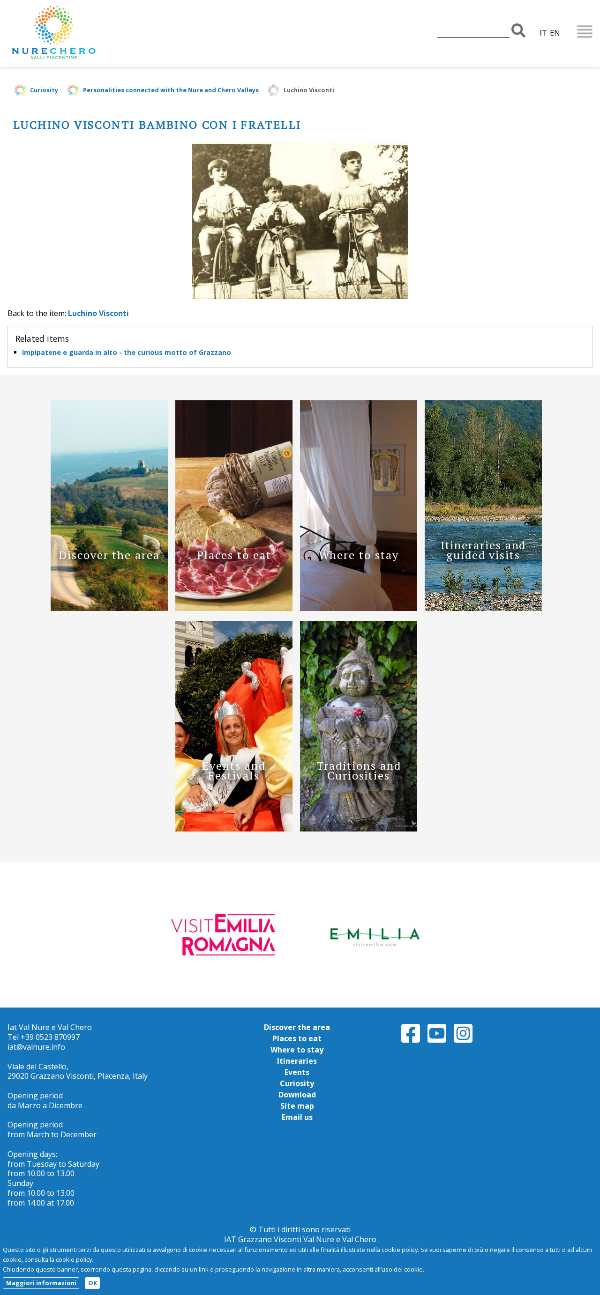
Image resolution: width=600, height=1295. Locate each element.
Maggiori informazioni (41, 1283)
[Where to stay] (358, 608)
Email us (297, 1117)
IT (543, 33)
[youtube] (437, 1041)
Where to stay (296, 1050)
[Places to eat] (233, 608)
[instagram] (463, 1041)
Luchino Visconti (309, 90)
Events (297, 1072)
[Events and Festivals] (233, 829)
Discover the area (297, 1027)
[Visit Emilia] (226, 934)
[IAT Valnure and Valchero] (83, 33)
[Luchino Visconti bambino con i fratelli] (300, 296)
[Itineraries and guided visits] (483, 608)
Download (297, 1094)
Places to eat (297, 1038)
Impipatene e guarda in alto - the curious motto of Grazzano (126, 352)
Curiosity (44, 90)
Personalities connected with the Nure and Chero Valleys (171, 90)
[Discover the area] (109, 608)
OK (92, 1283)
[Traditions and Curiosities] (358, 829)
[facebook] (410, 1041)
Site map (297, 1106)
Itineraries (297, 1061)
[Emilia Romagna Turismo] (373, 934)
